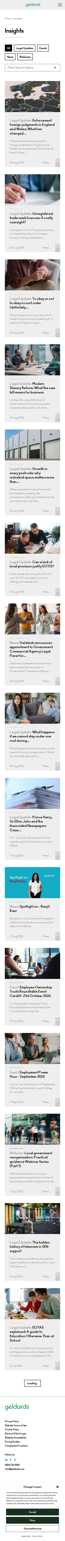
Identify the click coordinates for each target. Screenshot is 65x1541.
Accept (32, 1512)
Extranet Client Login (15, 1433)
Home (8, 18)
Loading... (32, 1383)
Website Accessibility (15, 1437)
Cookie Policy (26, 1536)
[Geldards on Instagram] (14, 1460)
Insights (18, 18)
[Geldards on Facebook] (10, 1460)
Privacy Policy (37, 1536)
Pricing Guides (12, 1441)
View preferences (32, 1528)
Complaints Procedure (16, 1445)
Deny (32, 1520)
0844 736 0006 (12, 1464)
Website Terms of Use (16, 1425)
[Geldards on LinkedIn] (6, 1460)
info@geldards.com (14, 1468)
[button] (57, 1486)
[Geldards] (33, 5)
